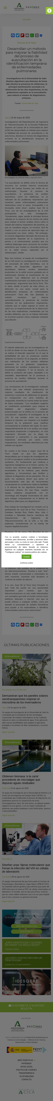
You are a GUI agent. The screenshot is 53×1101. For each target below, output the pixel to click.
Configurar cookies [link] (26, 562)
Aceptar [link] (26, 557)
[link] (49, 10)
